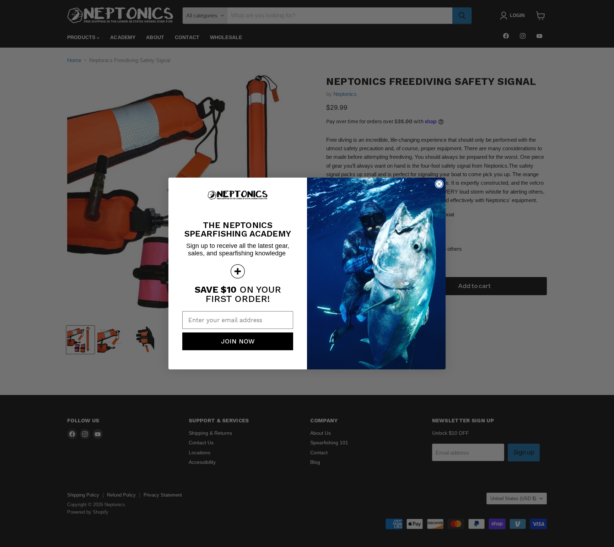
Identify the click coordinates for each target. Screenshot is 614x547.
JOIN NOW (238, 341)
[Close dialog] (439, 184)
